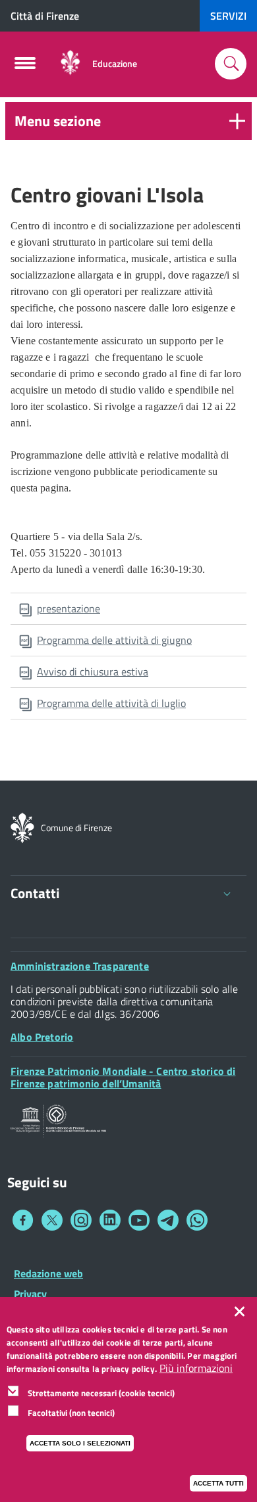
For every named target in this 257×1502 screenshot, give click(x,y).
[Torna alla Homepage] (22, 826)
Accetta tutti (218, 1483)
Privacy (30, 1294)
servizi (228, 16)
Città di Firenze (45, 16)
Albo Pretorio (42, 1037)
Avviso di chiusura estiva (92, 671)
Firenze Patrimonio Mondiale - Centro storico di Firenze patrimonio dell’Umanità (123, 1077)
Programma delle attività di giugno (114, 640)
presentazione (68, 608)
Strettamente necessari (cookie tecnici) (101, 1393)
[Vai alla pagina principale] (70, 63)
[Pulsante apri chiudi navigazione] (25, 67)
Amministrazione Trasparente (80, 966)
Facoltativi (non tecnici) (71, 1412)
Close (242, 1311)
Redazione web (48, 1273)
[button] (128, 121)
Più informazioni (196, 1368)
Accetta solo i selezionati (80, 1443)
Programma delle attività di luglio (111, 703)
